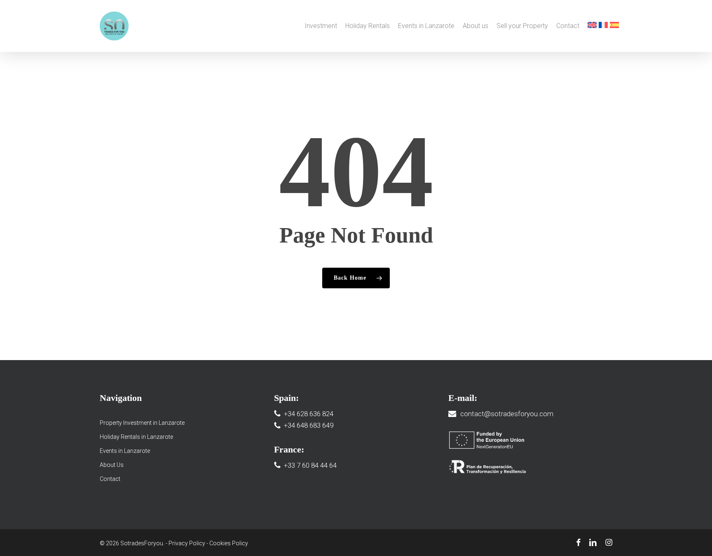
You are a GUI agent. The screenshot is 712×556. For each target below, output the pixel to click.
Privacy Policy (187, 543)
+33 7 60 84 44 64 (310, 465)
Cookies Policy (228, 543)
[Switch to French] (603, 26)
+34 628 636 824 (308, 414)
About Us (112, 465)
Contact (110, 479)
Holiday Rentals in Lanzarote (136, 436)
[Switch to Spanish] (614, 26)
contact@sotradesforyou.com (506, 414)
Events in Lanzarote (125, 451)
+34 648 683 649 (308, 425)
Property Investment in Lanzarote (142, 422)
